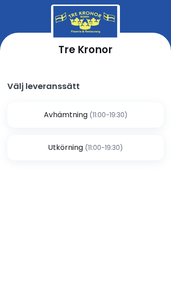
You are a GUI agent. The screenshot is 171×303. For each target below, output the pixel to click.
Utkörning (65, 147)
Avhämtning (66, 114)
